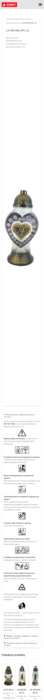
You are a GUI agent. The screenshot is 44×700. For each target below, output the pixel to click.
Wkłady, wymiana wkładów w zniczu (21, 637)
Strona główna (12, 19)
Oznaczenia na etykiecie (19, 415)
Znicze (22, 19)
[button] (40, 4)
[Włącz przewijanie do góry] (39, 695)
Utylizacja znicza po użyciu (21, 644)
